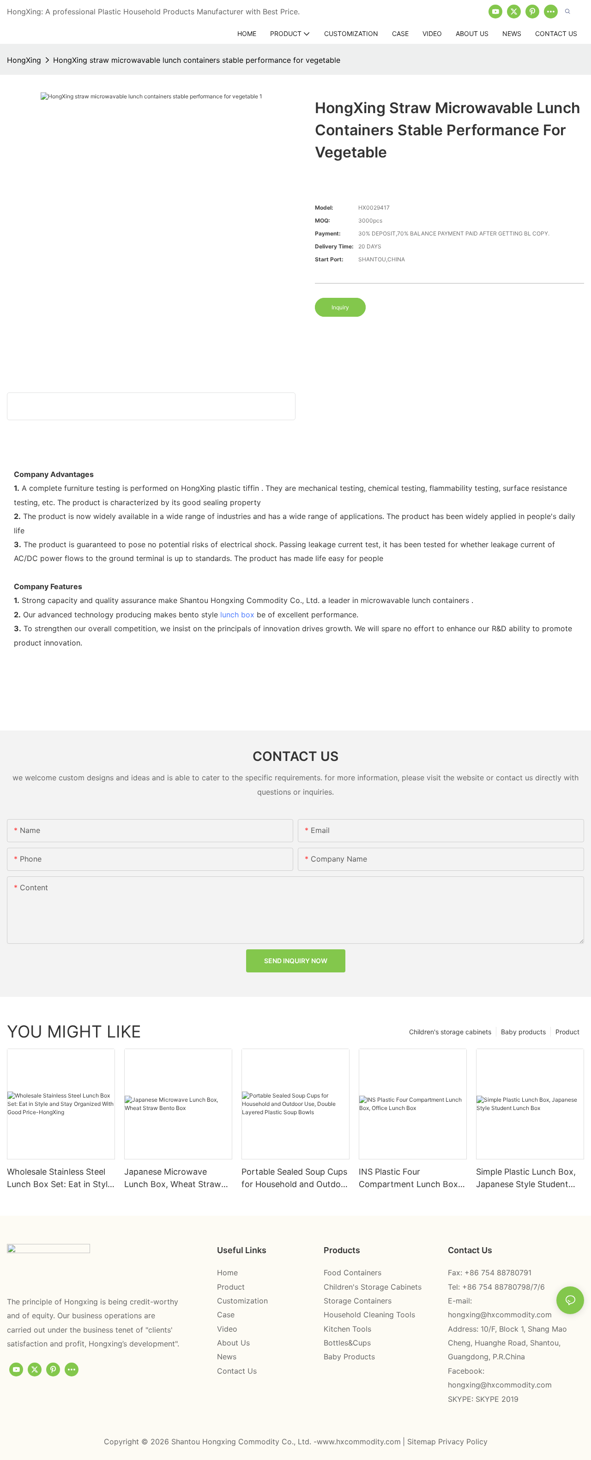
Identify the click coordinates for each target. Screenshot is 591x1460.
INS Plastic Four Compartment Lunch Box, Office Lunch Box (409, 1178)
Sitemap (422, 1441)
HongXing (24, 60)
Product (567, 1032)
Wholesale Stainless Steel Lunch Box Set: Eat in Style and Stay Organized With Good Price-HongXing (59, 1178)
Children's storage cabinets (450, 1032)
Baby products (523, 1032)
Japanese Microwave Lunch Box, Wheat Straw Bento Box (172, 1178)
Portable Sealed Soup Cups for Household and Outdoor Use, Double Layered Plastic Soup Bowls (295, 1178)
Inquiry (340, 307)
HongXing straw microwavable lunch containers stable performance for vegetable (196, 60)
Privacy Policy (463, 1441)
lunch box (237, 614)
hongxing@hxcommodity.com (500, 1314)
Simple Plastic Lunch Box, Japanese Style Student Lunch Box (526, 1178)
